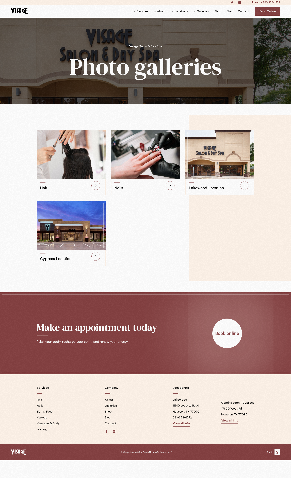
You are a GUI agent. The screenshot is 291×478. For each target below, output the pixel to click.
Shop (217, 11)
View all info (181, 423)
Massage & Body (48, 423)
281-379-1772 (182, 417)
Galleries (203, 11)
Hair (39, 400)
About (161, 11)
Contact (244, 11)
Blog (229, 11)
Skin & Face (45, 411)
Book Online (268, 11)
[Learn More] (95, 185)
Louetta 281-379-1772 (266, 2)
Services (142, 11)
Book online (227, 333)
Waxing (42, 429)
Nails (40, 406)
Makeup (42, 417)
